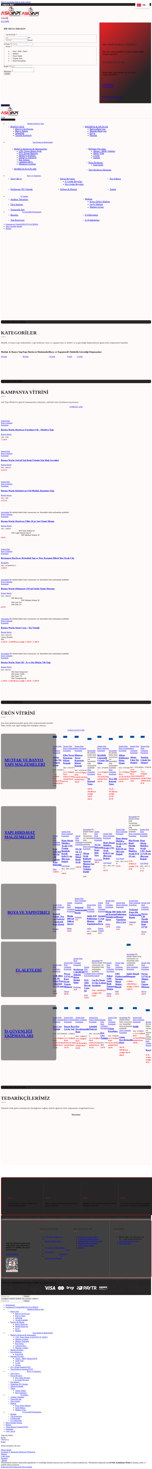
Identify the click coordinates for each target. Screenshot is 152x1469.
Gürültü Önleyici (93, 1027)
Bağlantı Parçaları (97, 148)
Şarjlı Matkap (96, 204)
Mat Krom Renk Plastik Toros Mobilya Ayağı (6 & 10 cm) (134, 848)
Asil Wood (66, 866)
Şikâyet (16, 54)
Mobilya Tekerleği (28, 157)
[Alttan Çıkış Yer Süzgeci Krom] (58, 735)
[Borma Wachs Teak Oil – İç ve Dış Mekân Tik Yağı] (6, 644)
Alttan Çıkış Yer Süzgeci (134, 760)
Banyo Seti (14, 1311)
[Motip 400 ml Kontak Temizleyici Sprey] (111, 891)
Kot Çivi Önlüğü (104, 1035)
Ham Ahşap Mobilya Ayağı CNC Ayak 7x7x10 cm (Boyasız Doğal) (145, 849)
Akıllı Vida (98, 153)
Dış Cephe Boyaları (74, 184)
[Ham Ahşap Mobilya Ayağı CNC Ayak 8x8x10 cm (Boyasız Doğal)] (122, 816)
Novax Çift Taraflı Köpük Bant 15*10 (144, 920)
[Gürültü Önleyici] (94, 1006)
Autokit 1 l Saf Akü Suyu (101, 920)
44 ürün (4, 357)
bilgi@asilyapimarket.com (112, 97)
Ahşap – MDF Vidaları (104, 151)
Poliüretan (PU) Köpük (21, 189)
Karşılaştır (9, 1429)
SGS (86, 995)
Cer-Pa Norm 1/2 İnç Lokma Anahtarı (99, 983)
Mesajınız (8, 71)
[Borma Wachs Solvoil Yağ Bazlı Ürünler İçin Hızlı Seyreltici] (6, 442)
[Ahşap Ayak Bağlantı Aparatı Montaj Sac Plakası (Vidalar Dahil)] (88, 816)
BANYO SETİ (17, 126)
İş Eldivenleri (91, 215)
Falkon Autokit (101, 929)
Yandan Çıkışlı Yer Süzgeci (146, 760)
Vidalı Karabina (113, 1030)
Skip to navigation (8, 2)
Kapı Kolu (98, 164)
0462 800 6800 (108, 85)
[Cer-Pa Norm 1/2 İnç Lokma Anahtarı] (99, 947)
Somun (96, 157)
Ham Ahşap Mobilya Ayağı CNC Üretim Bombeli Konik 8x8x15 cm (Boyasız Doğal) (67, 851)
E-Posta (7, 44)
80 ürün (26, 357)
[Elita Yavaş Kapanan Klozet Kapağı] (68, 735)
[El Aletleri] (72, 347)
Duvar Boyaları (67, 178)
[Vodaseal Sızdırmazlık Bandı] (81, 889)
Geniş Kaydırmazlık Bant (126, 1040)
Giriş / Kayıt (10, 1431)
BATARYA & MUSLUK (96, 126)
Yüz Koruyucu (17, 220)
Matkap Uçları (97, 207)
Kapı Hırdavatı (95, 162)
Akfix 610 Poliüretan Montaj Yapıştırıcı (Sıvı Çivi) (121, 916)
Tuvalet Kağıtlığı (23, 135)
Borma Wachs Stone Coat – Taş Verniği (20, 627)
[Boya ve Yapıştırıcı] (57, 347)
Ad (29, 38)
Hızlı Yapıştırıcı (21, 1393)
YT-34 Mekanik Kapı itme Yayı (98, 850)
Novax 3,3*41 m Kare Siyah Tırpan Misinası (68, 980)
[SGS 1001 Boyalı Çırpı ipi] (88, 949)
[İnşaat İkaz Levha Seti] (69, 1006)
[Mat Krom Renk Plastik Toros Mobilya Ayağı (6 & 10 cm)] (134, 807)
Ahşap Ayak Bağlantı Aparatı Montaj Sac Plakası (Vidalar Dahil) (88, 862)
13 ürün (80, 357)
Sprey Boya (16, 178)
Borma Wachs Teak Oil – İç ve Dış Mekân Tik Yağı (26, 662)
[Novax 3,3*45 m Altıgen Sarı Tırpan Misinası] (146, 951)
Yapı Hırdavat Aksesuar (99, 169)
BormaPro (5, 563)
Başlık (7, 66)
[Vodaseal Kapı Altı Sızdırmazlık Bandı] (135, 891)
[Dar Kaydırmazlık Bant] (81, 1006)
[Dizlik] (138, 1006)
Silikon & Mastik (68, 189)
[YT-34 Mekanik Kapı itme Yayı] (98, 814)
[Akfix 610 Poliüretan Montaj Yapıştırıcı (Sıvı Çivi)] (122, 893)
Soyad (30, 40)
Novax (143, 932)
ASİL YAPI (5, 105)
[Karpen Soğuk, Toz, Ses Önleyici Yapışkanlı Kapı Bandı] (60, 891)
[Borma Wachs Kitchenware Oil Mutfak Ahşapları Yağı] (6, 472)
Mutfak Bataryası (98, 131)
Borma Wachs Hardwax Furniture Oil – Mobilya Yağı (27, 430)
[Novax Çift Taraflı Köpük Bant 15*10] (146, 891)
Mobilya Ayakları (27, 155)
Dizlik (136, 1026)
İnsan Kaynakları (19, 61)
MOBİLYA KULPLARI (25, 169)
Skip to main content (23, 2)
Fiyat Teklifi (17, 56)
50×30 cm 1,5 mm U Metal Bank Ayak (78, 855)
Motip (69, 928)
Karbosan (77, 987)
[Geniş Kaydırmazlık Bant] (124, 1006)
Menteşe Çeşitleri (27, 164)
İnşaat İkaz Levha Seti (69, 1027)
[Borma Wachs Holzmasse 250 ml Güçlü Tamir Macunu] (6, 570)
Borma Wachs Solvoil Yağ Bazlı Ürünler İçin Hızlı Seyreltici (30, 460)
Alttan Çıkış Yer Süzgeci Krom (57, 761)
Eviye (92, 133)
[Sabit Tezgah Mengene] (131, 943)
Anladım (29, 1467)
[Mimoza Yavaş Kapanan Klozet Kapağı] (80, 735)
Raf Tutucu (24, 159)
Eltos (55, 869)
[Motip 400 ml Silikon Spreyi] (71, 891)
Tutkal (113, 189)
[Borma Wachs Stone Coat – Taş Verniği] (6, 609)
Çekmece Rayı (26, 161)
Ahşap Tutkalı (20, 1391)
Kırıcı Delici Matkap (100, 201)
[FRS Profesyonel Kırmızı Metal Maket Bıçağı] (121, 949)
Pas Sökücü (115, 178)
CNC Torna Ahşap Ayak (30, 151)
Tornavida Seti (17, 209)
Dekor (109, 994)
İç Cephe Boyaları (73, 181)
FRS (117, 991)
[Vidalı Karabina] (113, 1006)
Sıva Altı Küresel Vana (113, 781)
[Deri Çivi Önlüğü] (58, 1006)
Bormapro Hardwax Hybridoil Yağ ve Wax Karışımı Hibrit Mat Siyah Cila (37, 558)
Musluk (93, 135)
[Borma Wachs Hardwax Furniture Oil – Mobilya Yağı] (6, 411)
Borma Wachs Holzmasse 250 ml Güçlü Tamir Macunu (28, 588)
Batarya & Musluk (17, 1322)
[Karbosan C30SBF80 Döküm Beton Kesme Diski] (79, 949)
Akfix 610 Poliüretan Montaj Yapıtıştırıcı (92, 920)
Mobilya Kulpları (16, 1350)
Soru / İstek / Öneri (20, 51)
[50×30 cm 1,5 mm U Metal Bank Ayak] (79, 818)
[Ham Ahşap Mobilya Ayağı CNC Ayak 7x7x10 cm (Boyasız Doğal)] (145, 816)
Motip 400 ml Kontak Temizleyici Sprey (111, 915)
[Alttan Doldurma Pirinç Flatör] (124, 735)
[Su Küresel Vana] (92, 737)
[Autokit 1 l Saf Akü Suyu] (102, 891)
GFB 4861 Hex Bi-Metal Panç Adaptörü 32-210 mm (58, 981)
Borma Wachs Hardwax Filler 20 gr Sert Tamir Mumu (27, 521)
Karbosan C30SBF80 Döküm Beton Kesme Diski (79, 976)
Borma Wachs (6, 434)
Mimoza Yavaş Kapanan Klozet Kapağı (79, 760)
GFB (55, 991)
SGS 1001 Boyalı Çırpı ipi (87, 985)
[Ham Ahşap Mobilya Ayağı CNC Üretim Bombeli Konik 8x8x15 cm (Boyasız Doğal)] (68, 818)
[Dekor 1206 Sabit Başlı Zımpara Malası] (111, 951)
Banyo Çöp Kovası (24, 129)
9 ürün (69, 357)
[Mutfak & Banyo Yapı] (10, 347)
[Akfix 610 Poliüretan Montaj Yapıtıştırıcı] (92, 891)
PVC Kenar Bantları (28, 153)
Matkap (88, 198)
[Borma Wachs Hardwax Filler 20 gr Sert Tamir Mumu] (6, 503)
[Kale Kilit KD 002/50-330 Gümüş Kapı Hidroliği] (57, 818)
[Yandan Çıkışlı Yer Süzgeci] (146, 735)
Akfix (89, 928)
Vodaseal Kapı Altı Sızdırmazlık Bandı (135, 913)
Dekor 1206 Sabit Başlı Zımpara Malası (111, 982)
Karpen (55, 929)
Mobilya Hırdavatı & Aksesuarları (30, 148)
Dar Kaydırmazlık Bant (82, 1029)
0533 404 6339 (108, 87)
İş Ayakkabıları (92, 220)
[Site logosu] (11, 15)
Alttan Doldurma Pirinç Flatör (124, 759)
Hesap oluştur (6, 1450)
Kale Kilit (98, 860)
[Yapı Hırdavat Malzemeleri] (34, 347)
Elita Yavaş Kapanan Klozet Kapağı (68, 759)
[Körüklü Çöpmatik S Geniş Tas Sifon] (102, 735)
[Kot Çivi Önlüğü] (104, 1008)
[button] (5, 421)
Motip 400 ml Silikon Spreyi (70, 920)
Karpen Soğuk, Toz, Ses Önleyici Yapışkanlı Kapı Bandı (58, 919)
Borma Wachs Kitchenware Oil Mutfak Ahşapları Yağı (27, 490)
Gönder (7, 74)
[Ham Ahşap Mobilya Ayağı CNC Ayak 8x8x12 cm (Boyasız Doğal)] (109, 820)
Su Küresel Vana (91, 781)
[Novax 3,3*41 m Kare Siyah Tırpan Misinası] (69, 951)
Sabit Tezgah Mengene (133, 975)
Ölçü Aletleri (16, 204)
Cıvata (96, 155)
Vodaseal (78, 917)
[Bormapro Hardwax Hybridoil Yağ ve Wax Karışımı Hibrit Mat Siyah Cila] (6, 540)
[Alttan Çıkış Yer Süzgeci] (135, 735)
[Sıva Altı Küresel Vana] (114, 737)
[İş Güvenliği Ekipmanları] (87, 347)
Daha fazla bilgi (13, 1467)
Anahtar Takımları (19, 199)
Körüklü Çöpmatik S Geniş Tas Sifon (103, 759)
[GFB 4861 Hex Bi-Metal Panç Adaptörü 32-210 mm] (58, 951)
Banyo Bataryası (98, 129)
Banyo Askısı (21, 131)
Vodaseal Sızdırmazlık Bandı (81, 910)
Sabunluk (19, 133)
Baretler (14, 215)
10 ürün (52, 357)
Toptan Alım (17, 58)
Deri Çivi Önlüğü (57, 1027)
